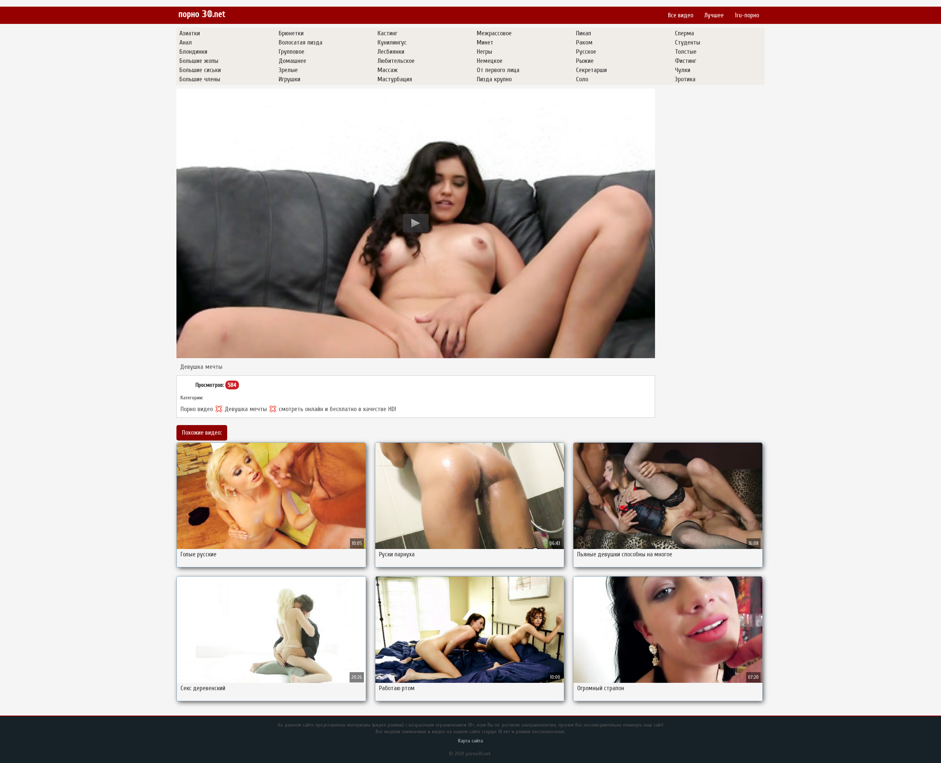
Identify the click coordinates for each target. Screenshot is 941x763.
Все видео (680, 15)
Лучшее (714, 15)
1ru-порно (747, 15)
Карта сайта (470, 741)
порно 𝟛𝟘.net (201, 14)
